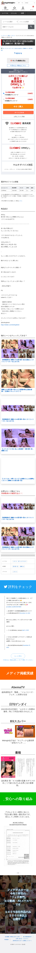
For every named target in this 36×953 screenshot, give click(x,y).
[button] (2, 845)
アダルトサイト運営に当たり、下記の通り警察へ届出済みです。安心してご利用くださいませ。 (18, 814)
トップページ (4, 35)
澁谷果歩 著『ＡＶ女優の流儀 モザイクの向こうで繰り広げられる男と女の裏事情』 (18, 783)
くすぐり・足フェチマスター (20, 561)
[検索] (31, 27)
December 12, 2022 (25, 613)
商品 (9, 35)
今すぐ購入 (18, 106)
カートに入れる (19, 112)
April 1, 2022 (25, 630)
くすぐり (13, 35)
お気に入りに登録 (19, 116)
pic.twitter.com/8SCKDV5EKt (13, 607)
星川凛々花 (15, 566)
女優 (22, 13)
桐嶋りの (22, 566)
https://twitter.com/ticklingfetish (10, 325)
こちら (20, 200)
